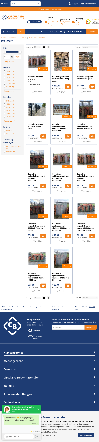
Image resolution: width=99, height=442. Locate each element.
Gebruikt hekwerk (35, 76)
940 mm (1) (10, 101)
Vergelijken (38, 92)
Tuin (52, 32)
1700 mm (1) (10, 77)
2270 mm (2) (10, 113)
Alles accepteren (86, 435)
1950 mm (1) (10, 87)
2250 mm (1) (10, 110)
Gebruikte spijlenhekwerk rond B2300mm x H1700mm (85, 177)
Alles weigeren (49, 435)
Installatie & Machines (76, 32)
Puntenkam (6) (11, 151)
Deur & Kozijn (61, 32)
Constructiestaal (32, 32)
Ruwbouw (44, 32)
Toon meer (8, 91)
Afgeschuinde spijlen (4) (13, 147)
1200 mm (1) (10, 71)
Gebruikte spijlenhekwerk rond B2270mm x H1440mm (61, 177)
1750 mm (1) (10, 80)
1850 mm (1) (10, 104)
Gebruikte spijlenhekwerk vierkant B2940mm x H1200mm (36, 276)
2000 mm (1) (10, 107)
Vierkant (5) (10, 134)
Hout (8, 32)
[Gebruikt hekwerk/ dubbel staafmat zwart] (37, 109)
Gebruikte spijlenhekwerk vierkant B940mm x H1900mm (60, 276)
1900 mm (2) (10, 83)
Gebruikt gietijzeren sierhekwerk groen (85, 77)
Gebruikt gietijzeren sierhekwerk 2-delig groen (60, 78)
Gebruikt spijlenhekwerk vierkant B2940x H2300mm (59, 127)
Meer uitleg (52, 432)
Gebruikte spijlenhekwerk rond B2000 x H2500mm (85, 126)
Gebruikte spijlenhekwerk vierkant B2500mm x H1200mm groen (85, 227)
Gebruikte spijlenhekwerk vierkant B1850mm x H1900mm (61, 227)
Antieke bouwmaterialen (11, 36)
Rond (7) (9, 131)
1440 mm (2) (10, 74)
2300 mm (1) (10, 116)
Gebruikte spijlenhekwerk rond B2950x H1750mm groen (36, 227)
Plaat (14, 32)
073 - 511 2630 (56, 9)
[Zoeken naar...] (38, 3)
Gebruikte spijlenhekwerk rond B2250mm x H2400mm (36, 177)
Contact (92, 31)
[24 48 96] (37, 47)
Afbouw (21, 32)
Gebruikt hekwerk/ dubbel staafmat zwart (36, 126)
